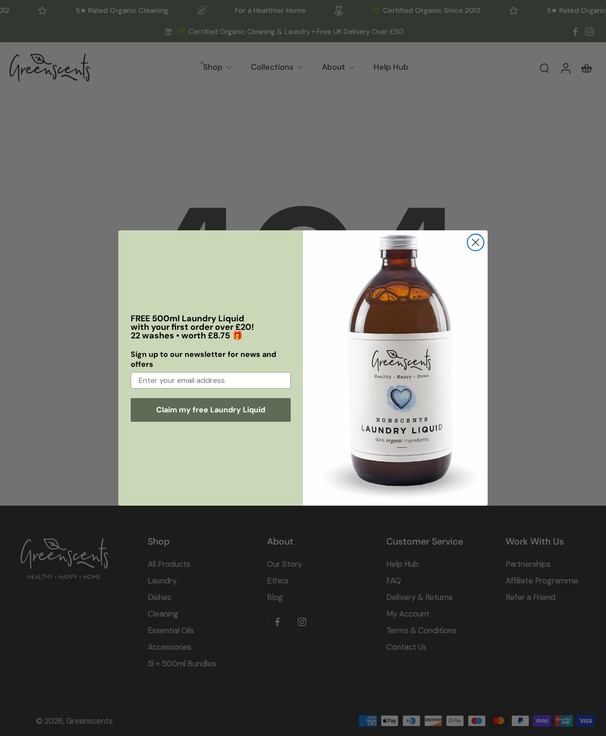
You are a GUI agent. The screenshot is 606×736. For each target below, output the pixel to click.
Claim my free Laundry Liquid (210, 410)
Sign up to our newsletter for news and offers (203, 359)
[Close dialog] (475, 242)
